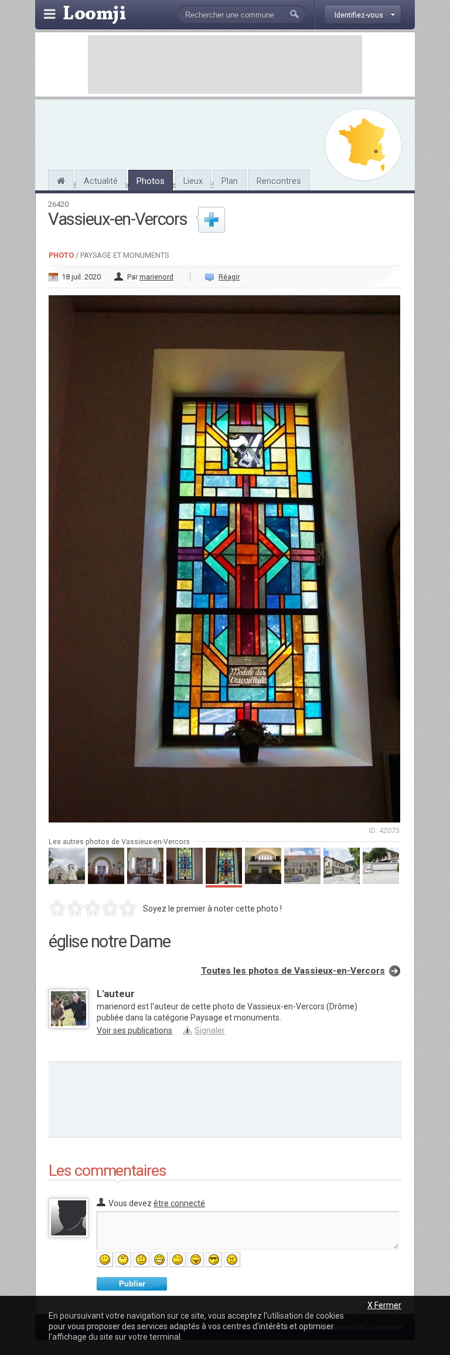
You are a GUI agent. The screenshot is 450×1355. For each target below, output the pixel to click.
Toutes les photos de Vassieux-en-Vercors (293, 970)
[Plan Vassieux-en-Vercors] (363, 144)
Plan (229, 181)
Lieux (193, 181)
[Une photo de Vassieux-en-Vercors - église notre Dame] (225, 555)
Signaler (210, 1030)
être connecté (179, 1203)
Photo (61, 255)
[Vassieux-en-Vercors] (61, 179)
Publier (132, 1283)
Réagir (229, 276)
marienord (156, 276)
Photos (151, 181)
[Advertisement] (225, 64)
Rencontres (279, 181)
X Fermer (384, 1305)
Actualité (101, 181)
